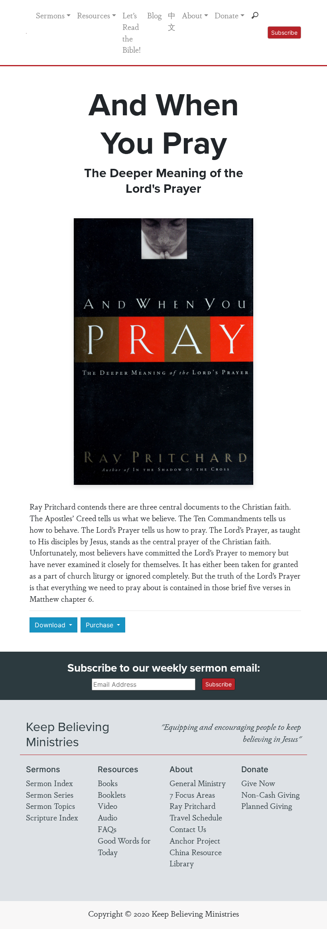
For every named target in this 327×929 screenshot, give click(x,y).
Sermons (50, 15)
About (192, 15)
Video (107, 805)
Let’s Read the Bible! (131, 32)
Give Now (258, 783)
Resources (93, 15)
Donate (226, 15)
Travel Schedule (195, 817)
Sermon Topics (50, 805)
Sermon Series (49, 794)
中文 (171, 21)
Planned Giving (266, 805)
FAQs (107, 828)
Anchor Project (194, 840)
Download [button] (51, 625)
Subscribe (284, 32)
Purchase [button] (100, 625)
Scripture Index (52, 817)
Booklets (112, 794)
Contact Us (187, 828)
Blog (154, 15)
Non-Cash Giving (270, 794)
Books (108, 783)
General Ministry (197, 783)
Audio (107, 817)
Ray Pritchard (192, 805)
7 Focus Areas (192, 794)
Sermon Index (49, 783)
